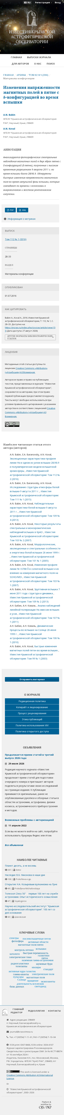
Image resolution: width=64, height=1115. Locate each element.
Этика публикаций (32, 719)
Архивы (21, 75)
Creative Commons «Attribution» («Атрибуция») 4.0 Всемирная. (30, 412)
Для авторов (20, 63)
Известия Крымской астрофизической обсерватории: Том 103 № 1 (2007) (35, 581)
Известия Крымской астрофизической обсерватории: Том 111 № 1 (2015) (34, 495)
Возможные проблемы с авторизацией (29, 819)
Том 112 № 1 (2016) (38, 75)
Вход (58, 2)
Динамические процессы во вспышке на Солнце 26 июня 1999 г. (33, 630)
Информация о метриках (21, 218)
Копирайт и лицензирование (32, 707)
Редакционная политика (32, 701)
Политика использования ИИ (32, 725)
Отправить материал (32, 679)
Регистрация (42, 2)
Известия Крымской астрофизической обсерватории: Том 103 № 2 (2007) (34, 536)
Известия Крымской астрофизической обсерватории (32, 36)
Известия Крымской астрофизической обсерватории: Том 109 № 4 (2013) (35, 515)
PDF (11, 210)
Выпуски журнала (39, 57)
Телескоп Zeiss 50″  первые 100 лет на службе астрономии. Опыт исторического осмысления (31, 895)
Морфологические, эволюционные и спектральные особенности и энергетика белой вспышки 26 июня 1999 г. (35, 548)
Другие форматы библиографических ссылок (30, 337)
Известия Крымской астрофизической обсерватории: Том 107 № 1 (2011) (35, 617)
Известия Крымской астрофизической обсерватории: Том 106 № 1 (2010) (35, 638)
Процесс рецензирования (32, 713)
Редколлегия (36, 1010)
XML (23, 210)
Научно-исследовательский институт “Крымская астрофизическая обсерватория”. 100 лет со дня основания (32, 909)
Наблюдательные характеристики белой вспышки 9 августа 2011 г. (33, 507)
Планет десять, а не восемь (20, 865)
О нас (37, 63)
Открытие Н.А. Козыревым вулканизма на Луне (31, 884)
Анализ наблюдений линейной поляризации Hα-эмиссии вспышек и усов (35, 609)
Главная (16, 57)
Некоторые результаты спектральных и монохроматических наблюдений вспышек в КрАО (35, 528)
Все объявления (14, 845)
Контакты (54, 1010)
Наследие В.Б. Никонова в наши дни (25, 875)
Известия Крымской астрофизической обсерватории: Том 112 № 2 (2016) (35, 475)
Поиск (51, 63)
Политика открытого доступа (32, 731)
